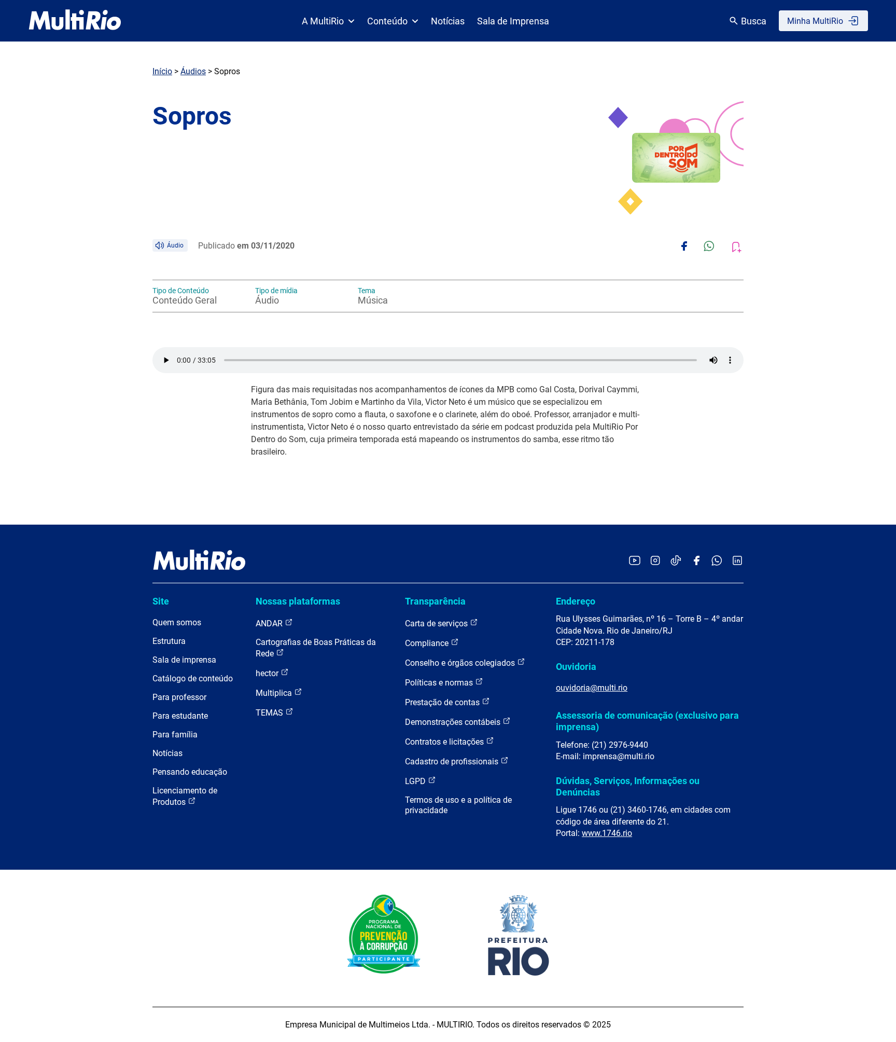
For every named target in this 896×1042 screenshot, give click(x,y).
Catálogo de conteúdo (192, 678)
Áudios (193, 71)
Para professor (179, 697)
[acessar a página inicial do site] (75, 20)
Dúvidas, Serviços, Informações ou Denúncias (627, 786)
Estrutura (169, 641)
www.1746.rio (607, 833)
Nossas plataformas (298, 601)
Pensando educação (189, 772)
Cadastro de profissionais (452, 761)
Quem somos (176, 622)
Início (162, 71)
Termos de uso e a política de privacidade (458, 805)
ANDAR (270, 623)
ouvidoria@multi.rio (591, 688)
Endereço (575, 601)
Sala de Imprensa (513, 21)
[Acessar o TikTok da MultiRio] (675, 561)
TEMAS (270, 713)
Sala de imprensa (184, 660)
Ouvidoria (576, 666)
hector (268, 673)
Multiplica (275, 693)
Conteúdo (387, 21)
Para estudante (180, 716)
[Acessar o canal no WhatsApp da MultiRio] (716, 561)
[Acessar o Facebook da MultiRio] (696, 561)
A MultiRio (323, 21)
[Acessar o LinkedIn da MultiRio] (737, 561)
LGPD (416, 781)
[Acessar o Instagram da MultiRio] (655, 561)
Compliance (428, 643)
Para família (175, 734)
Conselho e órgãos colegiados (461, 663)
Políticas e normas (440, 683)
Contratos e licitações (445, 742)
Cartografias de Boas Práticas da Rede (316, 648)
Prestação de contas (443, 702)
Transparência (435, 601)
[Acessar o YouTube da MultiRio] (634, 561)
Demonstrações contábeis (453, 722)
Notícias (448, 21)
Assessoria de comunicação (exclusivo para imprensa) (647, 721)
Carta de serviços (437, 623)
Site (160, 601)
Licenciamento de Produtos (184, 796)
